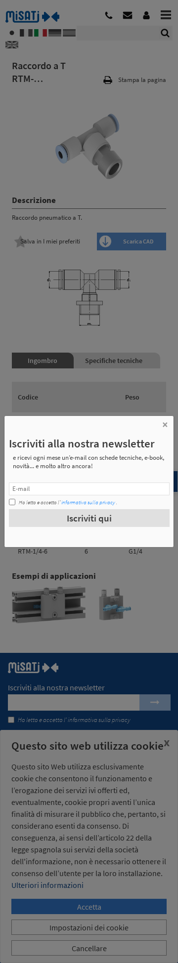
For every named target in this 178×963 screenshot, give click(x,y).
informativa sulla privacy (88, 502)
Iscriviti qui (89, 518)
